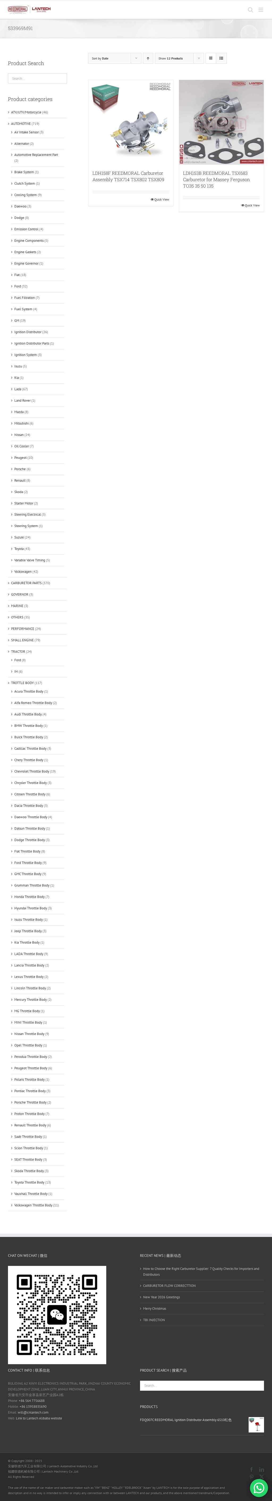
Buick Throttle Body (28, 737)
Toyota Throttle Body (29, 1182)
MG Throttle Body (27, 1011)
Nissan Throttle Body (29, 1034)
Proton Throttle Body (29, 1114)
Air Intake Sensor (26, 132)
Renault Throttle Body (30, 1125)
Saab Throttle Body (28, 1136)
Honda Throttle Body (29, 896)
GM (16, 320)
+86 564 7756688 (32, 1400)
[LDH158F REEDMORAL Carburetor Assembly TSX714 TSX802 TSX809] (130, 122)
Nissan (19, 435)
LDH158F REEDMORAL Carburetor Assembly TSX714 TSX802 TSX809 (128, 176)
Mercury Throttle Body (30, 999)
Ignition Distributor (27, 332)
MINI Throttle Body (28, 1022)
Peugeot (20, 457)
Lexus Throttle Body (29, 976)
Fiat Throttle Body (27, 851)
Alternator (21, 143)
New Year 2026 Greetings (161, 1297)
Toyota (19, 548)
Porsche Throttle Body (30, 1102)
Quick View (161, 199)
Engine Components (29, 240)
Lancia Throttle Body (29, 965)
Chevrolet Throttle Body (31, 771)
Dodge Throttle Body (29, 840)
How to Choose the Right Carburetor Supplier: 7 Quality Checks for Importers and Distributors (201, 1271)
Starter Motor (23, 503)
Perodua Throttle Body (30, 1056)
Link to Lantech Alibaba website (39, 1418)
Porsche (20, 469)
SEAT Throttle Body (28, 1159)
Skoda (18, 492)
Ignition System (25, 355)
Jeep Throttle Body (28, 931)
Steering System (26, 526)
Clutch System (24, 183)
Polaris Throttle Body (29, 1079)
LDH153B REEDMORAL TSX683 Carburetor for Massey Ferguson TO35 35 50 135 (216, 179)
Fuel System (23, 309)
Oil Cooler (21, 446)
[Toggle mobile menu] (261, 9)
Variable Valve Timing (29, 560)
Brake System (24, 172)
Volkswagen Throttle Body (33, 1205)
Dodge (19, 217)
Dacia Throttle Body (28, 805)
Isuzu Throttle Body (28, 919)
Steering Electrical (27, 514)
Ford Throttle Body (28, 862)
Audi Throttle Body (28, 714)
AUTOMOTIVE (21, 123)
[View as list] (221, 58)
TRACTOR (18, 651)
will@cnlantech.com (33, 1412)
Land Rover (22, 400)
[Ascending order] (148, 58)
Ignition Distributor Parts (31, 343)
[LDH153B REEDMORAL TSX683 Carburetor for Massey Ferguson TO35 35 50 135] (221, 122)
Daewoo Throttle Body (30, 817)
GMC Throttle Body (27, 874)
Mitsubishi (21, 423)
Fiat (17, 275)
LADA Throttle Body (28, 954)
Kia (16, 377)
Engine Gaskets (25, 252)
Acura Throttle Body (28, 691)
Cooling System (25, 195)
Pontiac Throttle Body (30, 1091)
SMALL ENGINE (22, 640)
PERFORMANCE (22, 628)
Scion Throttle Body (28, 1148)
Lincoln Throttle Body (30, 988)
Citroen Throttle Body (29, 794)
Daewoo (20, 206)
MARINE (17, 606)
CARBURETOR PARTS (26, 583)
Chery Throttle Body (28, 760)
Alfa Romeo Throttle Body (33, 703)
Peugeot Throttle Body (30, 1068)
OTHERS (17, 617)
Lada (17, 389)
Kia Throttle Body (27, 942)
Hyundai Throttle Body (30, 908)
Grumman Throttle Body (31, 885)
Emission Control (26, 229)
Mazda (19, 412)
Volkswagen (23, 571)
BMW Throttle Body (28, 725)
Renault (20, 480)
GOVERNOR (19, 594)
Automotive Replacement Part (36, 154)
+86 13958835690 (33, 1406)
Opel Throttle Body (28, 1045)
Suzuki (19, 537)
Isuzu (18, 366)
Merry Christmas (154, 1308)
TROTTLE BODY (22, 683)
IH (16, 671)
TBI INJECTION (154, 1320)
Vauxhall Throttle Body (31, 1194)
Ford (17, 286)
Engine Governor (26, 263)
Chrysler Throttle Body (30, 783)
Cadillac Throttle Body (30, 748)
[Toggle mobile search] (250, 9)
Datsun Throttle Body (29, 828)
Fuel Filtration (24, 297)
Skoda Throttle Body (29, 1171)
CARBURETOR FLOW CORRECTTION (169, 1285)
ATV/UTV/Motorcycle (26, 112)
